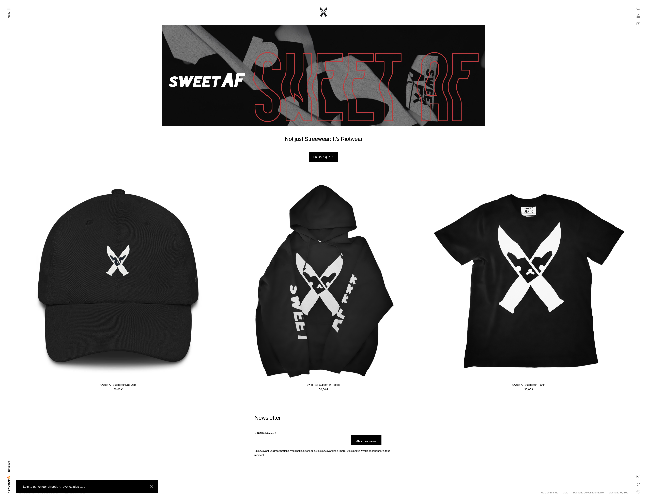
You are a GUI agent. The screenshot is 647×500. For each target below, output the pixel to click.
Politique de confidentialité (588, 492)
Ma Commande (549, 492)
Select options (323, 393)
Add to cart (118, 393)
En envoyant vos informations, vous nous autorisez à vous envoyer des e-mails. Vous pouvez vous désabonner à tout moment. (322, 453)
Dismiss (151, 486)
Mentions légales (618, 492)
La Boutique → (323, 157)
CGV (565, 492)
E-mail (265, 433)
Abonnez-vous (366, 441)
